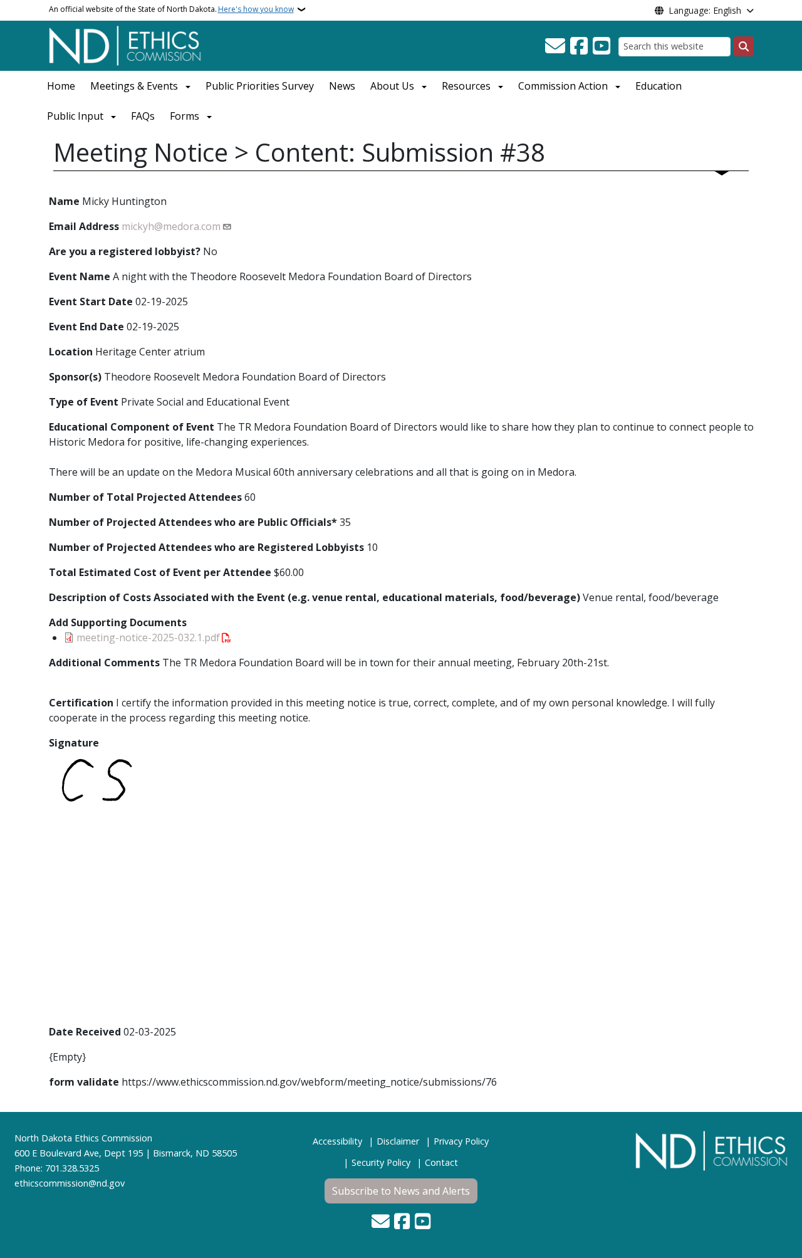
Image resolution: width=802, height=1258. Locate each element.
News (342, 86)
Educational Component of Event (131, 427)
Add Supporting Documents (118, 622)
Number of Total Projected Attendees (145, 497)
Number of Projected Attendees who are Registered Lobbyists (206, 547)
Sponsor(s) (75, 377)
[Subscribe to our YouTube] (601, 46)
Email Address (84, 226)
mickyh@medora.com (171, 226)
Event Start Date (91, 301)
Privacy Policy (461, 1141)
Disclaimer (398, 1141)
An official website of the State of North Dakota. (171, 9)
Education (658, 86)
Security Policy (381, 1162)
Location (71, 352)
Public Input (75, 116)
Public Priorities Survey (260, 86)
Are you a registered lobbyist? (124, 251)
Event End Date (86, 326)
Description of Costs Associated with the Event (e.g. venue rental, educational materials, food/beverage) (314, 597)
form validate (84, 1082)
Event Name (79, 276)
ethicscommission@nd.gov (69, 1183)
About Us (392, 86)
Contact (441, 1162)
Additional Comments (104, 662)
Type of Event (83, 402)
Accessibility (337, 1141)
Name (64, 201)
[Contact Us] (555, 46)
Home (61, 86)
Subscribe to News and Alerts (401, 1191)
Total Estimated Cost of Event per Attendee (160, 572)
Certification (81, 703)
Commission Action (563, 86)
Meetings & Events (134, 86)
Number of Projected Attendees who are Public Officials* (193, 522)
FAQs (143, 116)
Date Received (85, 1032)
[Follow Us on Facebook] (579, 46)
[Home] (125, 44)
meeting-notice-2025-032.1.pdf (148, 637)
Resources (466, 86)
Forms (184, 116)
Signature (74, 743)
